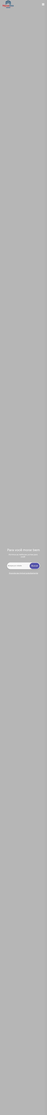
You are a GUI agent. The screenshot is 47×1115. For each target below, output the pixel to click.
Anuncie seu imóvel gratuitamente (23, 573)
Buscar (34, 566)
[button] (43, 4)
